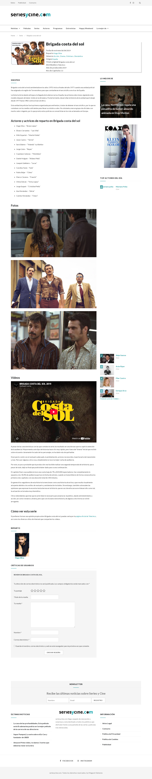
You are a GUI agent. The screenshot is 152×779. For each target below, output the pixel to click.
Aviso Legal (107, 723)
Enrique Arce (121, 391)
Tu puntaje (18, 591)
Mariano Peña (121, 187)
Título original (52, 62)
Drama (63, 56)
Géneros (49, 56)
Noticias (14, 28)
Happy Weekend (86, 28)
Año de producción (54, 68)
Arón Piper (120, 366)
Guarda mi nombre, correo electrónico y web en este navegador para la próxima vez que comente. (52, 646)
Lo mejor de (101, 28)
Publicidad (22, 3)
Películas (27, 28)
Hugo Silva (58, 53)
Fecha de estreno (53, 50)
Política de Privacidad (111, 734)
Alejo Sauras (121, 355)
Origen (49, 59)
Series (36, 28)
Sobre (13, 3)
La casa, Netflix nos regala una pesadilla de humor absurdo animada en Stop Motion (118, 108)
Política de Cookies (110, 739)
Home (13, 35)
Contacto (32, 3)
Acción (56, 56)
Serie (21, 35)
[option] (120, 102)
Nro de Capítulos (53, 71)
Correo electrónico (21, 640)
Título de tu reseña (21, 597)
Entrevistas (71, 28)
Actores (46, 28)
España (55, 59)
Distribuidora (52, 65)
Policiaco (70, 56)
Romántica (78, 56)
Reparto (49, 53)
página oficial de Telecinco (86, 516)
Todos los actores (109, 399)
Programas (57, 28)
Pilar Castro (121, 378)
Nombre (17, 632)
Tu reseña (18, 603)
